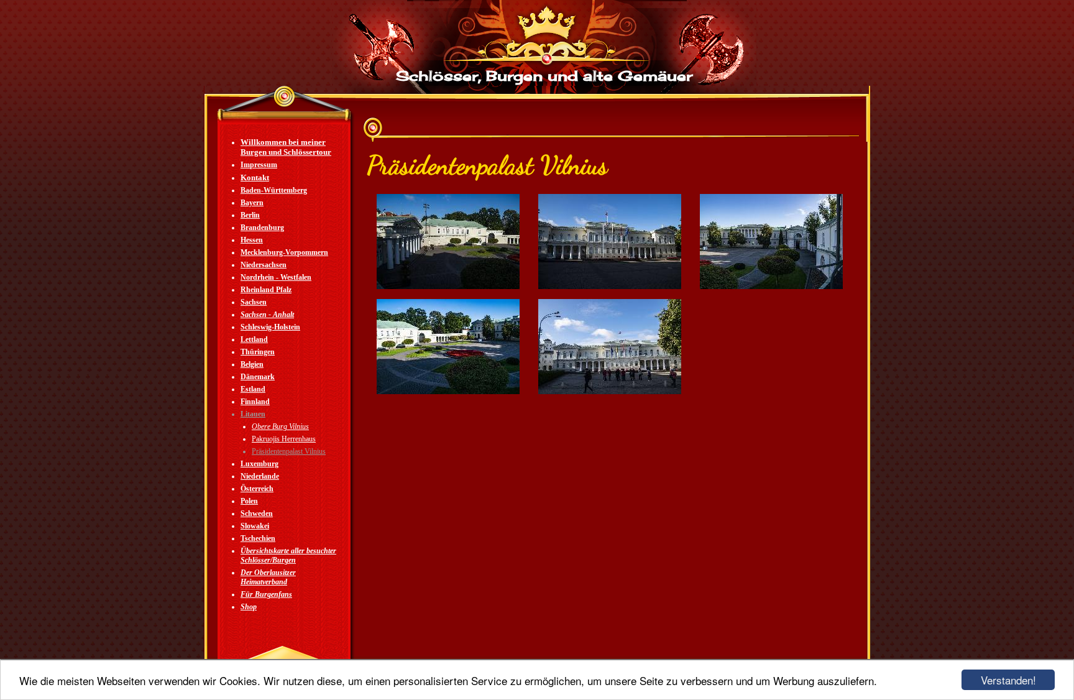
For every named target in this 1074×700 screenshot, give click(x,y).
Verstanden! (1008, 680)
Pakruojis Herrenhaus (284, 439)
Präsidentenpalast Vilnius (289, 451)
